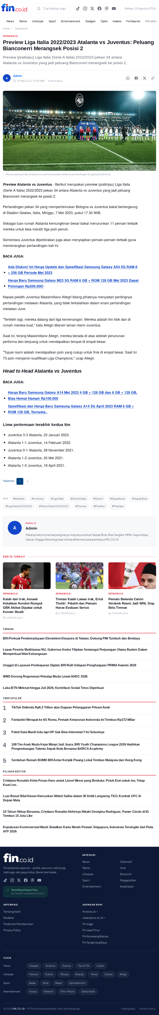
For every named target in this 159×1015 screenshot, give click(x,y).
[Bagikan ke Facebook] (136, 78)
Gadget (90, 21)
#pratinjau (118, 506)
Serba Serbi (88, 991)
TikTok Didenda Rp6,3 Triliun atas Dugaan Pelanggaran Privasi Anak (60, 707)
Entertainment (70, 21)
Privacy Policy (12, 930)
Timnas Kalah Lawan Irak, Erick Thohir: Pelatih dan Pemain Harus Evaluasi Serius (79, 603)
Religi (123, 974)
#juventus (37, 498)
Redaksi (8, 917)
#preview (80, 506)
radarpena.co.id (92, 917)
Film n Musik (67, 991)
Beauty (79, 974)
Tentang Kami (12, 911)
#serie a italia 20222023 (53, 506)
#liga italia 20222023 (19, 506)
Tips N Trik (84, 965)
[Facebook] (99, 8)
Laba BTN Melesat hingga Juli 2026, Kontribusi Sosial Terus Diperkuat (53, 687)
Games (66, 965)
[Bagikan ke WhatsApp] (127, 78)
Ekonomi (125, 874)
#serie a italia (78, 498)
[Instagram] (85, 8)
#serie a (98, 498)
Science (50, 965)
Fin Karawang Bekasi (95, 936)
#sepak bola (139, 498)
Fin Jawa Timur (91, 930)
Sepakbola (21, 28)
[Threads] (107, 8)
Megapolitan (128, 880)
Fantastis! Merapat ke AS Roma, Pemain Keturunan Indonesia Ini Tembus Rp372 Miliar (73, 719)
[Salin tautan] (152, 78)
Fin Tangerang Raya (94, 942)
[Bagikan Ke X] (144, 78)
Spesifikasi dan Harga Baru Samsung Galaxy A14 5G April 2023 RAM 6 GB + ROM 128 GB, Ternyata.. (71, 409)
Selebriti (49, 991)
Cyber (100, 965)
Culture (108, 974)
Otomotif (126, 861)
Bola (45, 982)
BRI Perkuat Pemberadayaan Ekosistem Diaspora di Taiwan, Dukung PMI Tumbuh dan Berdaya (71, 638)
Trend (94, 974)
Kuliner (49, 974)
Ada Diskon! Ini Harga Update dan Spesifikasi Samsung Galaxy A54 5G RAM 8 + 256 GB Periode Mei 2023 (72, 269)
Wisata (64, 974)
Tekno (23, 21)
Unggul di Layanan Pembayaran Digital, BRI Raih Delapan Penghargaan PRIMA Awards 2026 (69, 665)
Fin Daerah (133, 21)
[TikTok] (78, 8)
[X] (92, 8)
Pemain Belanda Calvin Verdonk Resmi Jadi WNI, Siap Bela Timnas (131, 603)
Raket (58, 982)
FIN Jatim (151, 21)
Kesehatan (127, 886)
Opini (104, 21)
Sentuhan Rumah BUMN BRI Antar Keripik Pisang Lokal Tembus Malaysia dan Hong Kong (76, 760)
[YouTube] (114, 8)
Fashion (33, 974)
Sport (52, 21)
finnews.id (89, 911)
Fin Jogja (87, 924)
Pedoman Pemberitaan (18, 924)
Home (6, 28)
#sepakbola (117, 498)
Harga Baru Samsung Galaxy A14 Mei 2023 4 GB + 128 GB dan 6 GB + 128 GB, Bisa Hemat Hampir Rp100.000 (72, 395)
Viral (122, 868)
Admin (31, 528)
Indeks (117, 21)
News (10, 21)
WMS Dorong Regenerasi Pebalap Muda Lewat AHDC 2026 (45, 676)
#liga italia (57, 498)
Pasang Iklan (128, 1008)
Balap (32, 982)
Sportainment (77, 982)
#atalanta (18, 498)
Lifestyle (37, 21)
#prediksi (99, 506)
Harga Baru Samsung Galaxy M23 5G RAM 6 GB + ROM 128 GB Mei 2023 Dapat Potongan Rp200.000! (73, 283)
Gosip (33, 991)
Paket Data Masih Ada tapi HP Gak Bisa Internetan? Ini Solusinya (57, 732)
